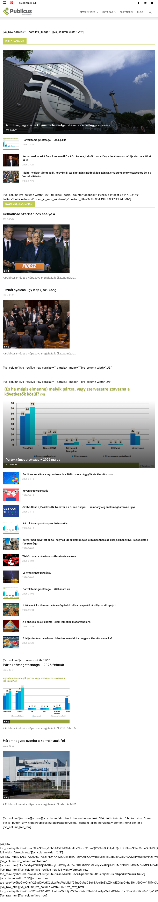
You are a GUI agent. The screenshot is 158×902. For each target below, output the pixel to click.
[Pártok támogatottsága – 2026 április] (11, 527)
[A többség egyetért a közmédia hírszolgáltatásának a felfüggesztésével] (79, 92)
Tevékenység (87, 12)
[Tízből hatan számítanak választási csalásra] (11, 560)
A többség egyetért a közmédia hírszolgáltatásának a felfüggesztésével (58, 125)
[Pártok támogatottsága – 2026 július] (11, 144)
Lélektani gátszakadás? (36, 572)
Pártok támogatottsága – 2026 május (33, 459)
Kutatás (107, 12)
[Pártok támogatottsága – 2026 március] (11, 593)
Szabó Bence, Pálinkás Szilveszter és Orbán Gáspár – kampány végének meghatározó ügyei (79, 507)
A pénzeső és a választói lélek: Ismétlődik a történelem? (56, 621)
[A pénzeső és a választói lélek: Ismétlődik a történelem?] (11, 626)
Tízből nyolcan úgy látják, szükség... (31, 290)
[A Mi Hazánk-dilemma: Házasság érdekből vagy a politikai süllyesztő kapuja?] (11, 609)
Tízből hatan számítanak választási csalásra (49, 556)
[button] (150, 12)
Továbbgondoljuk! (27, 2)
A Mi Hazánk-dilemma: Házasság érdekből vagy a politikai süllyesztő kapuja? (69, 605)
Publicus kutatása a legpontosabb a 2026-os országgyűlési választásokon (67, 474)
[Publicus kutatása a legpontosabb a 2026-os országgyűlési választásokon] (11, 478)
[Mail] (145, 3)
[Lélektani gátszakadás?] (11, 577)
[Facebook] (138, 3)
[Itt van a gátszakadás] (11, 495)
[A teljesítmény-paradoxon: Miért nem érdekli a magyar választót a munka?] (11, 642)
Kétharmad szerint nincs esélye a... (30, 214)
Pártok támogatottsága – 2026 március (46, 589)
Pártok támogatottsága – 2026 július (44, 139)
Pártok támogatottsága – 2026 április (44, 523)
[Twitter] (152, 3)
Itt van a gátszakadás (35, 490)
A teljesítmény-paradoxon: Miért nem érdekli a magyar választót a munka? (67, 638)
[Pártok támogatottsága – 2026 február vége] (79, 699)
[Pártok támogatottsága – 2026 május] (79, 426)
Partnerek (126, 12)
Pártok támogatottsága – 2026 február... (34, 665)
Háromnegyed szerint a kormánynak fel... (35, 741)
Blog (140, 12)
